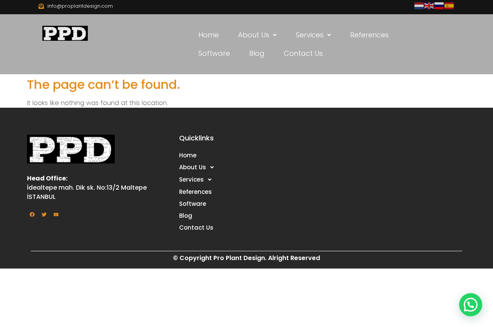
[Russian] (439, 5)
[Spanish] (449, 5)
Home (208, 35)
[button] (257, 35)
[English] (429, 5)
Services (310, 35)
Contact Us (303, 53)
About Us (253, 35)
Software (214, 53)
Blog (257, 53)
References (369, 35)
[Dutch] (419, 5)
